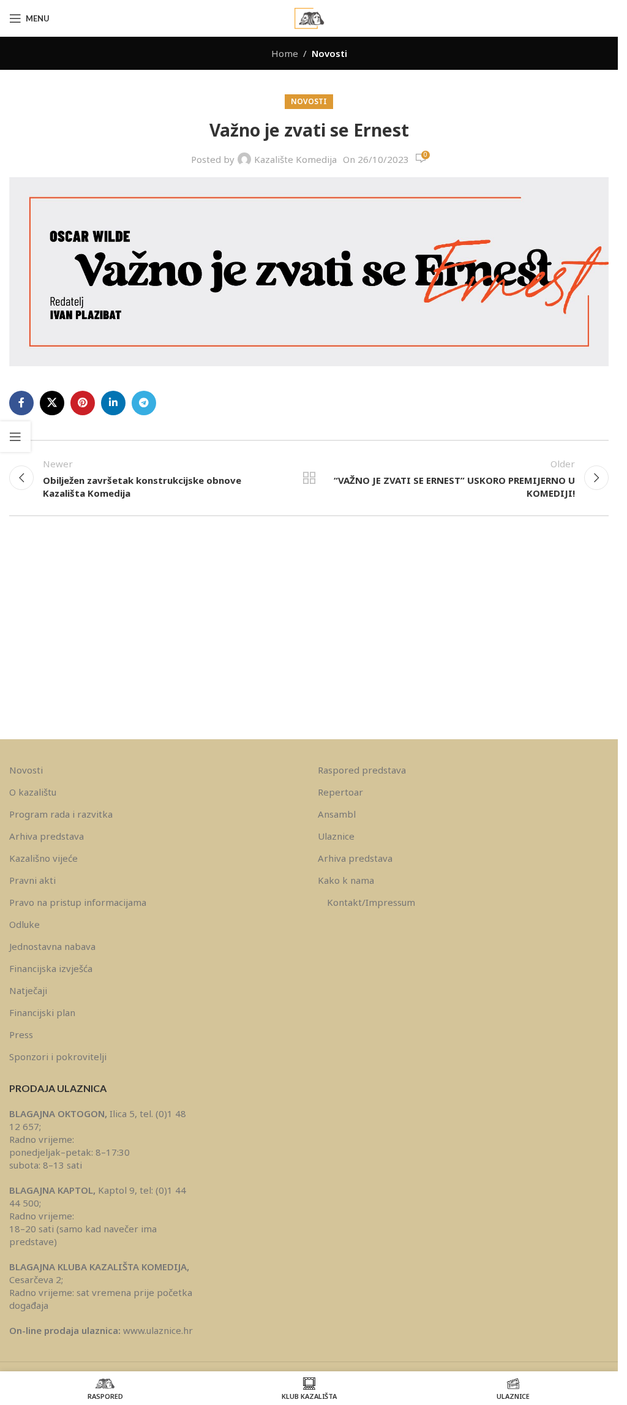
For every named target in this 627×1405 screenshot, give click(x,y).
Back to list (308, 477)
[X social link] (52, 403)
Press (21, 1034)
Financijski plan (42, 1012)
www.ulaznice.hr (158, 1330)
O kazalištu (32, 792)
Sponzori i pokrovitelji (58, 1056)
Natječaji (28, 990)
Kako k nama (346, 880)
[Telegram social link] (144, 403)
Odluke (24, 924)
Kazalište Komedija (295, 159)
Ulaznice (336, 836)
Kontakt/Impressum (371, 902)
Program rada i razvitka (61, 814)
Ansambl (337, 814)
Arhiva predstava (46, 836)
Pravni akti (32, 880)
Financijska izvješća (50, 968)
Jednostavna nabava (52, 946)
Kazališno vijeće (43, 858)
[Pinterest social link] (82, 403)
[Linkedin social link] (113, 403)
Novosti (329, 53)
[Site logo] (309, 17)
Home (284, 53)
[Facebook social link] (21, 403)
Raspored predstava (362, 770)
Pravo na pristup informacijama (77, 902)
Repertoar (340, 792)
